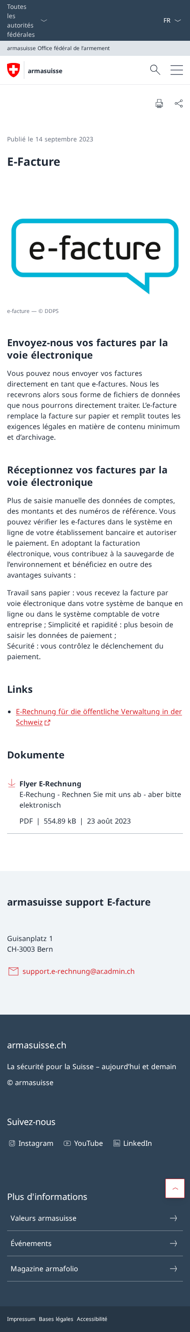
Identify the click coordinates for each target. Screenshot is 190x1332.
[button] (175, 1188)
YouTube (88, 1143)
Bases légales (56, 1319)
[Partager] (178, 103)
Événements (31, 1243)
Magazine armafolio (44, 1268)
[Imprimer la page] (159, 103)
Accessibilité (92, 1319)
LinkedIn (137, 1143)
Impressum (21, 1319)
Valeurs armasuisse (43, 1218)
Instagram (36, 1143)
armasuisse (45, 70)
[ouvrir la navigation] (176, 70)
